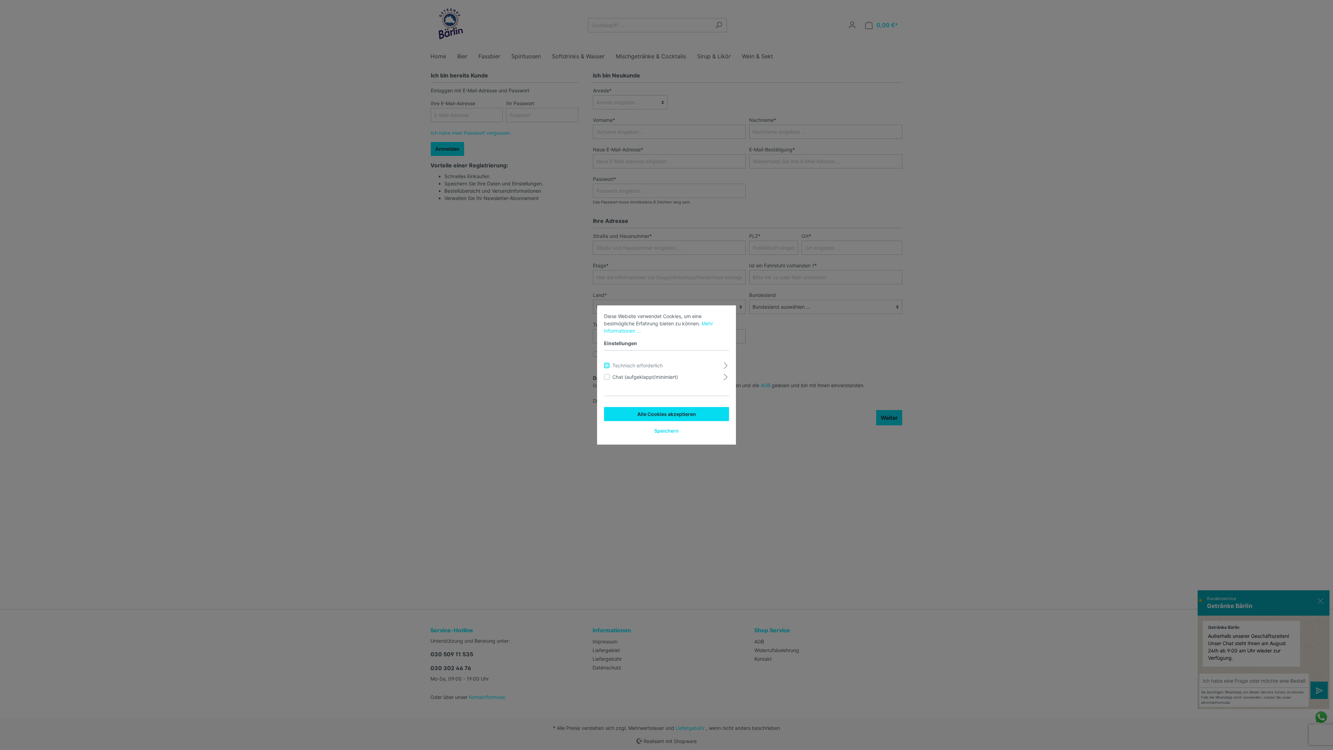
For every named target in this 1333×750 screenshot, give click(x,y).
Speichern (666, 431)
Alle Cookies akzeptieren (666, 414)
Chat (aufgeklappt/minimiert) (645, 377)
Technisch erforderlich (637, 365)
